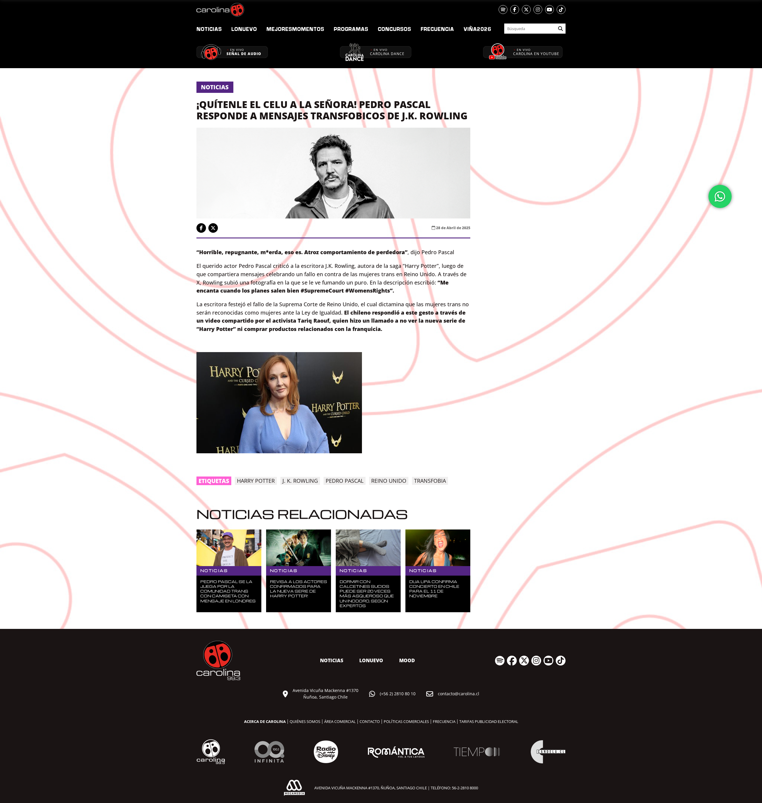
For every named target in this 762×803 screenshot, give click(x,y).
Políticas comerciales (406, 721)
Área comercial (340, 721)
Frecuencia (437, 28)
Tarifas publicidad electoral (488, 721)
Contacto (370, 721)
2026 (477, 28)
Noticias (209, 28)
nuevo (244, 28)
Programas (351, 28)
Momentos (295, 28)
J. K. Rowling (300, 480)
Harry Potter (256, 480)
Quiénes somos (305, 721)
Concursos (394, 28)
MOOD (407, 660)
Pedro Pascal (344, 480)
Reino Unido (388, 480)
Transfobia (430, 480)
